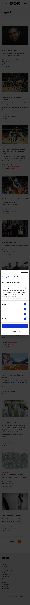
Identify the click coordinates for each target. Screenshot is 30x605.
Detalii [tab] (16, 277)
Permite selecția (15, 331)
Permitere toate (15, 326)
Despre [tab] (25, 277)
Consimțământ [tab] (6, 277)
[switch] (26, 309)
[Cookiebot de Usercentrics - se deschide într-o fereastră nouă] (21, 273)
